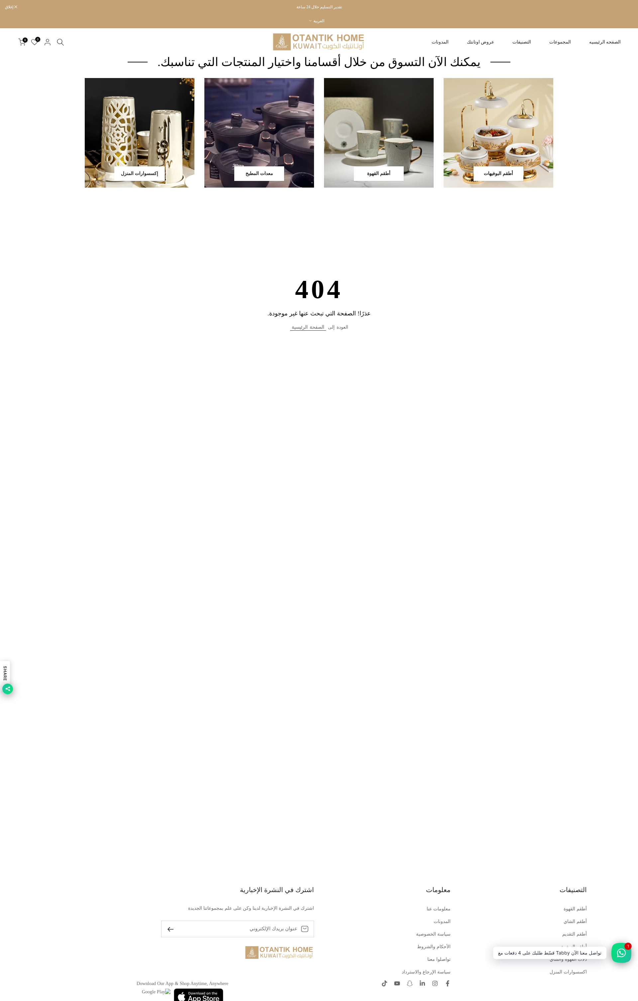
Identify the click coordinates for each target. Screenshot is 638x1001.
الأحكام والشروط (434, 946)
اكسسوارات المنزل (568, 971)
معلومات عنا (439, 908)
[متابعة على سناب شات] (410, 984)
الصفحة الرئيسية (308, 327)
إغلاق (625, 7)
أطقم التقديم (574, 934)
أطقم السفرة (574, 946)
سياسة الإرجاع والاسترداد (426, 971)
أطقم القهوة (575, 908)
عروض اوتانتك (480, 42)
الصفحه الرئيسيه (605, 42)
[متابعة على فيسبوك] (448, 984)
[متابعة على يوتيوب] (397, 984)
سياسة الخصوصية (433, 934)
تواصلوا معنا (439, 959)
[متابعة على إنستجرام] (435, 984)
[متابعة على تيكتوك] (384, 984)
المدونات (440, 42)
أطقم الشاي (575, 921)
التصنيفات (521, 42)
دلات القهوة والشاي (568, 959)
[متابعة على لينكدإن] (422, 984)
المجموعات (560, 42)
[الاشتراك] (173, 928)
